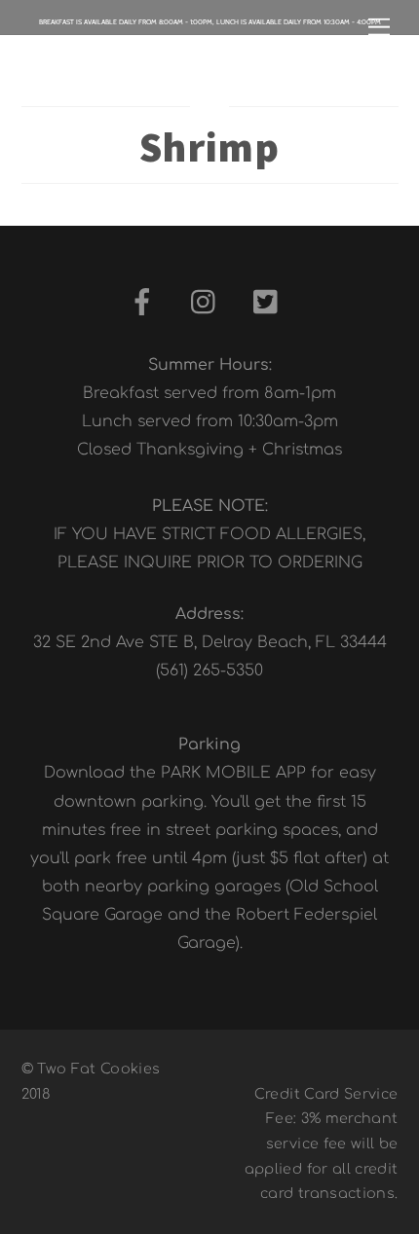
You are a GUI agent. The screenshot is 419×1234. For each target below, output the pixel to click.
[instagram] (208, 302)
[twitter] (270, 302)
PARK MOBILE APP (233, 772)
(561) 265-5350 (209, 670)
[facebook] (145, 302)
